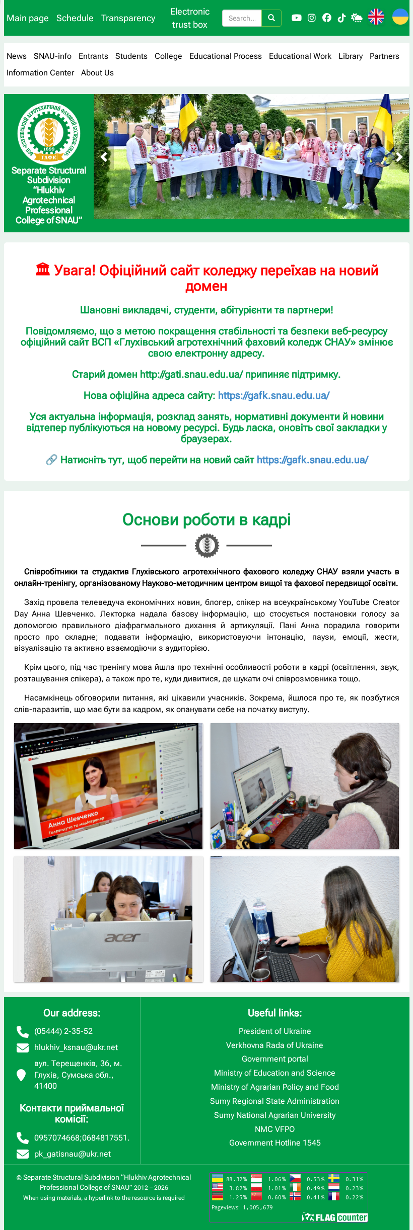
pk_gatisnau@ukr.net (72, 1154)
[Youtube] (296, 18)
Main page (28, 18)
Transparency (128, 18)
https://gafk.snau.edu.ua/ (273, 395)
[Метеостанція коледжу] (357, 18)
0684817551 (104, 1138)
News (17, 56)
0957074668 (57, 1138)
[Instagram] (311, 18)
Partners (384, 56)
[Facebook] (326, 18)
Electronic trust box (190, 18)
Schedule (75, 18)
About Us (97, 72)
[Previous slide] (104, 156)
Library (350, 56)
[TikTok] (342, 18)
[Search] (271, 18)
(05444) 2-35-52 (63, 1031)
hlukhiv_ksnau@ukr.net (76, 1047)
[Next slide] (399, 156)
